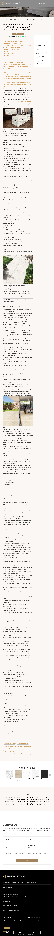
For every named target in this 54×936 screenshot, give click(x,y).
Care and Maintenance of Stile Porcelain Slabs (16, 66)
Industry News (31, 797)
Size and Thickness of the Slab (12, 47)
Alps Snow (35, 778)
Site (19, 31)
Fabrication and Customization (12, 53)
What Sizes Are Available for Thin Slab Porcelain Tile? (16, 797)
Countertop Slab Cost (22, 743)
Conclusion (7, 68)
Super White (10, 778)
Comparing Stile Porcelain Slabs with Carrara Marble (17, 64)
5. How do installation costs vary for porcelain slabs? (18, 84)
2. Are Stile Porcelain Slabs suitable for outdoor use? (18, 76)
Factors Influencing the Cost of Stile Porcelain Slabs (17, 45)
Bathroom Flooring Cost (24, 746)
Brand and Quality (9, 51)
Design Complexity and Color (11, 49)
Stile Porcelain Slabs (26, 101)
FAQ (5, 70)
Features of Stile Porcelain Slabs (12, 43)
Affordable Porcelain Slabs (11, 751)
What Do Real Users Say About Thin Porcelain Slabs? (16, 804)
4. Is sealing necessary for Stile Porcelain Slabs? (17, 82)
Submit (27, 860)
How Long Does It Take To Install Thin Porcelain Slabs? (17, 801)
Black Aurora (44, 778)
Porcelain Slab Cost (21, 741)
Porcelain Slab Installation (11, 748)
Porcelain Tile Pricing (9, 743)
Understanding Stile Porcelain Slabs (13, 41)
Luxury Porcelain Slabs (10, 746)
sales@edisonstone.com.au (12, 894)
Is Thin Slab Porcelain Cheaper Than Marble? (14, 803)
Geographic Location (9, 58)
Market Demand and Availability (12, 60)
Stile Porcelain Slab (9, 741)
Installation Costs (9, 55)
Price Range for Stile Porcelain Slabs (13, 62)
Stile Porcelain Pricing (24, 753)
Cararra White (27, 778)
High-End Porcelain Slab (10, 753)
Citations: (6, 86)
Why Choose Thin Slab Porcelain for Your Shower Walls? (17, 799)
